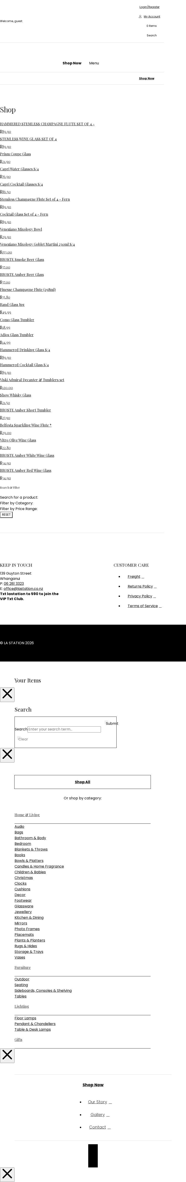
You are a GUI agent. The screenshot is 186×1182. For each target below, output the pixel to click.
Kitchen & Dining (29, 917)
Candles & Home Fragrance (39, 866)
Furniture (23, 967)
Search (21, 729)
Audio (19, 826)
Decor (20, 894)
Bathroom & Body (30, 838)
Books (20, 855)
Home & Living (27, 814)
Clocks (21, 883)
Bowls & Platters (29, 860)
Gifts (18, 1039)
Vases (20, 957)
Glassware (24, 906)
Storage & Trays (29, 951)
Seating (21, 985)
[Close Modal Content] (7, 694)
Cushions (22, 889)
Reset (6, 515)
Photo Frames (27, 929)
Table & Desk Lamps (33, 1029)
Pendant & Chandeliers (35, 1023)
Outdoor (22, 979)
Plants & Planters (30, 940)
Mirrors (21, 923)
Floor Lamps (25, 1018)
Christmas (24, 877)
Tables (21, 996)
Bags (19, 832)
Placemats (24, 934)
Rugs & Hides (26, 946)
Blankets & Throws (31, 849)
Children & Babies (30, 872)
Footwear (23, 900)
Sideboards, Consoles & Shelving (43, 990)
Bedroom (23, 843)
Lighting (22, 1006)
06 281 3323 (14, 583)
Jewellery (23, 911)
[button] (149, 26)
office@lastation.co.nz (23, 588)
